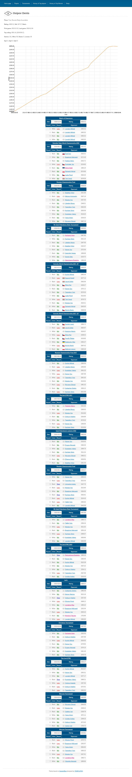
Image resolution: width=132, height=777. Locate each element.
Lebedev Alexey (70, 203)
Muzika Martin (69, 310)
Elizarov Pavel (69, 601)
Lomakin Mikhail (70, 129)
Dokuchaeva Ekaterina (72, 260)
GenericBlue (63, 771)
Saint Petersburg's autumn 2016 (66, 431)
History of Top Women (56, 3)
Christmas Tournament (66, 623)
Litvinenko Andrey (70, 484)
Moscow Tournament (66, 694)
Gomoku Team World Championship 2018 (66, 143)
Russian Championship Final (66, 182)
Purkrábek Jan (69, 164)
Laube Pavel (69, 175)
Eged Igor (68, 154)
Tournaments (26, 3)
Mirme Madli (68, 168)
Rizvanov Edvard (70, 221)
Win (58, 132)
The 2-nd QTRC (66, 658)
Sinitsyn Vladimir (70, 416)
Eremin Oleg (69, 257)
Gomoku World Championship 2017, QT (66, 313)
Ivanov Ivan (68, 726)
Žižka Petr (68, 285)
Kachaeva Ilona (69, 235)
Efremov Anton (69, 459)
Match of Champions (65, 118)
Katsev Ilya (68, 249)
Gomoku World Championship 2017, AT (66, 264)
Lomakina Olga (69, 519)
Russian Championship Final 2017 (66, 352)
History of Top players (39, 3)
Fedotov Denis (69, 161)
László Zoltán (69, 281)
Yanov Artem (69, 218)
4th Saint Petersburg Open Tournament (65, 509)
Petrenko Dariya (70, 406)
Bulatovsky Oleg (70, 342)
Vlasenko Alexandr (70, 761)
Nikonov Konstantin (71, 196)
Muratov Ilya (69, 200)
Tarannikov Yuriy (70, 207)
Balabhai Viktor (69, 193)
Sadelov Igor (69, 711)
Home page (7, 3)
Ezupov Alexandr (70, 445)
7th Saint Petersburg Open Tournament (65, 225)
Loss (58, 129)
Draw (58, 484)
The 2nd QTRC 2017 (66, 395)
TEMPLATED (79, 771)
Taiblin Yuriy (68, 502)
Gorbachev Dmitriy (70, 388)
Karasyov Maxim (70, 331)
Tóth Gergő (68, 178)
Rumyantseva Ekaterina (72, 555)
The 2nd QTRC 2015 (66, 544)
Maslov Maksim (70, 594)
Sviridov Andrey (70, 576)
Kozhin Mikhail (69, 274)
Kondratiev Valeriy (70, 214)
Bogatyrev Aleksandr (71, 157)
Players (16, 3)
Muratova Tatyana (70, 615)
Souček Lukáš (69, 324)
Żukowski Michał (70, 171)
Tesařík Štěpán (69, 338)
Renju (68, 3)
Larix (66, 580)
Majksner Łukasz (70, 349)
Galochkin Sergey (70, 253)
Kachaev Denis (69, 210)
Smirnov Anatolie (70, 683)
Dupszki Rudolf (69, 278)
